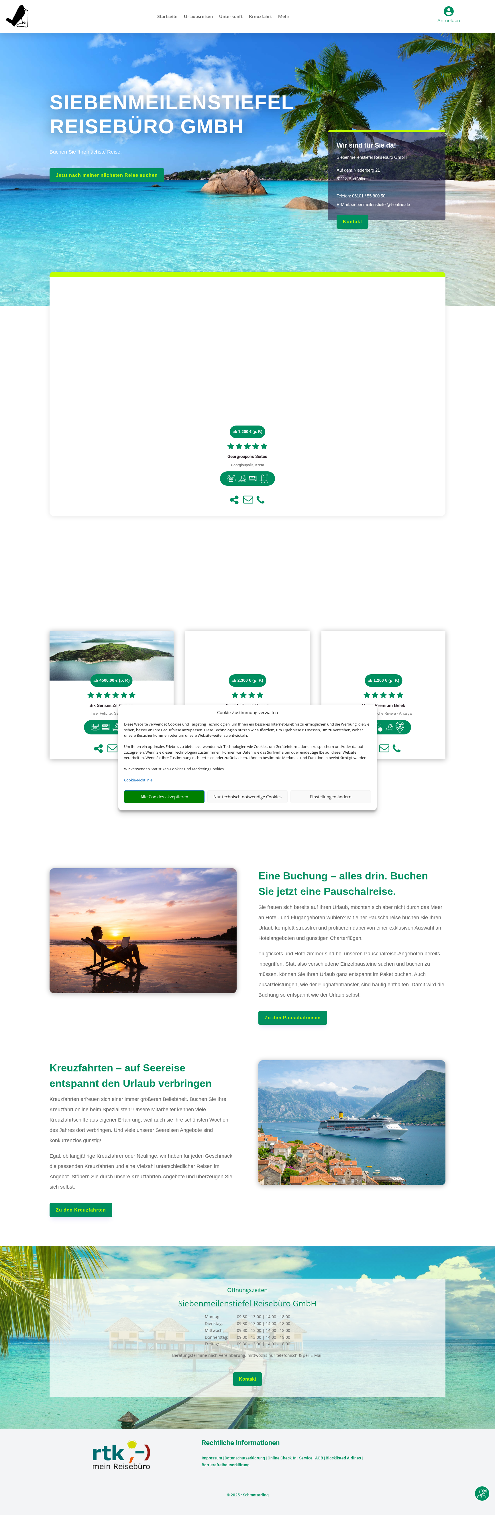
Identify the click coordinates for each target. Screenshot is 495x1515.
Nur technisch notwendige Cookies (247, 796)
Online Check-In (282, 1458)
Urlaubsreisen (198, 16)
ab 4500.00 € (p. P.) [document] (111, 680)
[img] (231, 478)
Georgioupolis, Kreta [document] (247, 465)
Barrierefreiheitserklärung (226, 1465)
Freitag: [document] (212, 1344)
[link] (247, 396)
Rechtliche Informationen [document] (241, 1443)
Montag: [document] (213, 1316)
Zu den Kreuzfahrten (81, 1210)
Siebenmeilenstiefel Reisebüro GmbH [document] (372, 157)
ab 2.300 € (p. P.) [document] (247, 680)
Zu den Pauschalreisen (293, 1017)
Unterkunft (231, 16)
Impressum (212, 1458)
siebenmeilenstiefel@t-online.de (380, 204)
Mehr (284, 16)
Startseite (167, 16)
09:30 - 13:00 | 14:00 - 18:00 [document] (263, 1316)
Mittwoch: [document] (214, 1330)
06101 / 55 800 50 (368, 195)
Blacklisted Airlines (343, 1458)
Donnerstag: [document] (216, 1337)
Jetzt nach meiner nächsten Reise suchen (107, 175)
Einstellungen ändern (330, 796)
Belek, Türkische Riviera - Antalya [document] (383, 714)
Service (306, 1458)
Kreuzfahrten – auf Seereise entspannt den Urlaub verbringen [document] (131, 1075)
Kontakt (352, 221)
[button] (234, 500)
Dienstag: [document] (214, 1323)
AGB (319, 1458)
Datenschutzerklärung (245, 1458)
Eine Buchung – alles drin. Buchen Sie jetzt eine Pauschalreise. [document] (343, 883)
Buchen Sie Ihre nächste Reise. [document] (86, 152)
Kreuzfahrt (260, 16)
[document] (247, 456)
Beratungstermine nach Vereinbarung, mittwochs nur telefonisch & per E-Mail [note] (247, 1355)
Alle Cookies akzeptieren (164, 796)
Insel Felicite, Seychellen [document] (111, 714)
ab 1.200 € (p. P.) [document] (247, 431)
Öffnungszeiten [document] (247, 1290)
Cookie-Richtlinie (138, 780)
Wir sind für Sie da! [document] (366, 145)
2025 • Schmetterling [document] (249, 1495)
